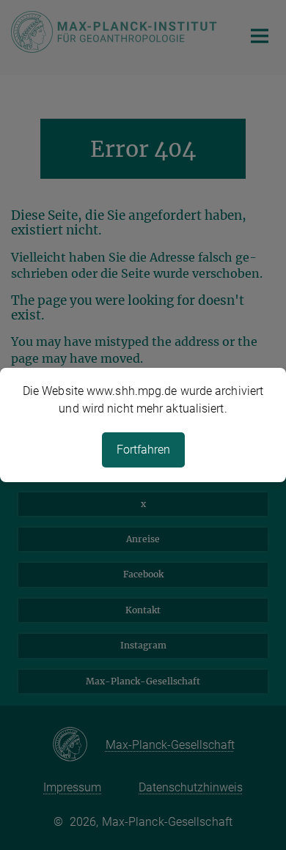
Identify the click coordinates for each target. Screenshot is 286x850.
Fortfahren (143, 450)
